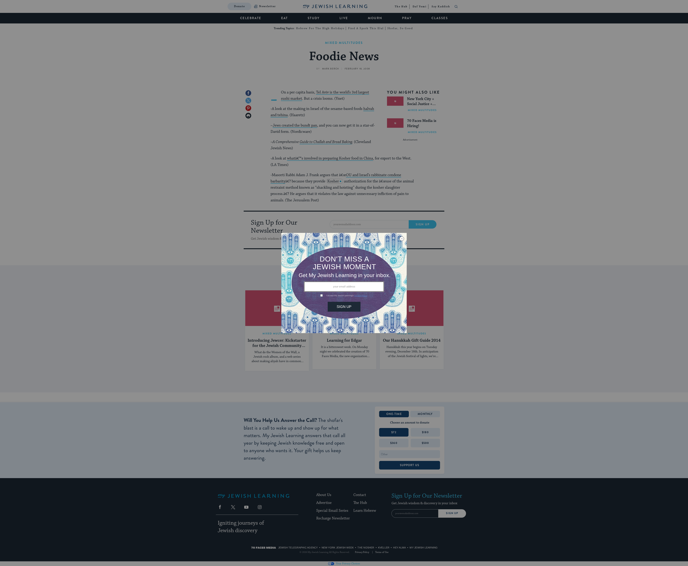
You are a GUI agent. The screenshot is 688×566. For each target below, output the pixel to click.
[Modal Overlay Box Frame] (344, 283)
